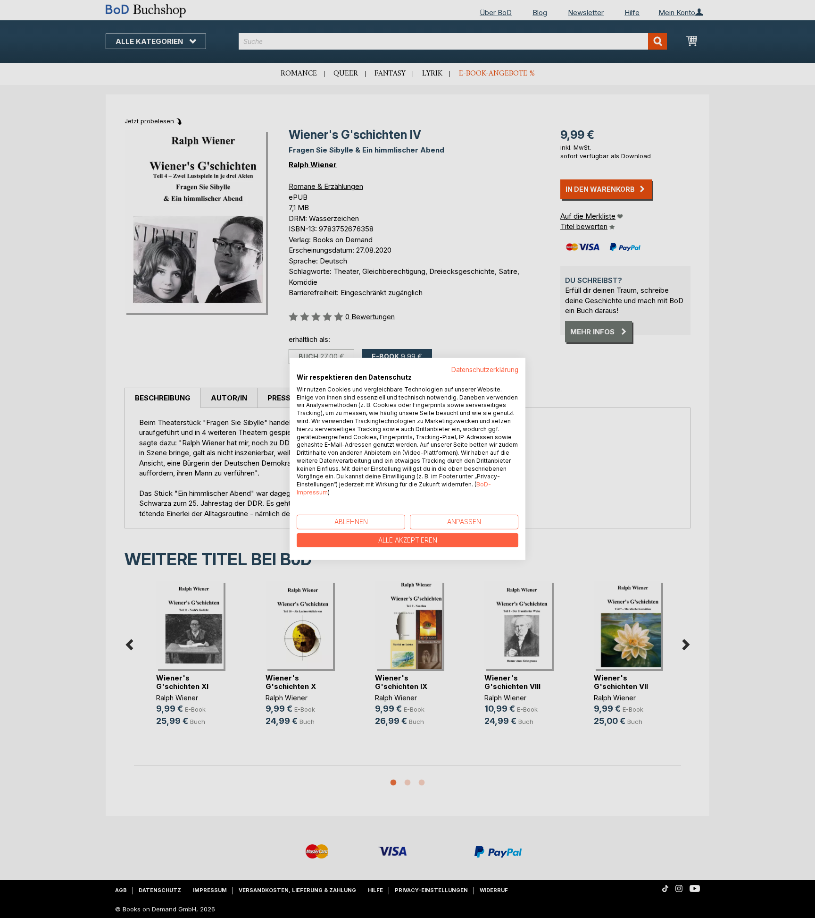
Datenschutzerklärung (484, 370)
